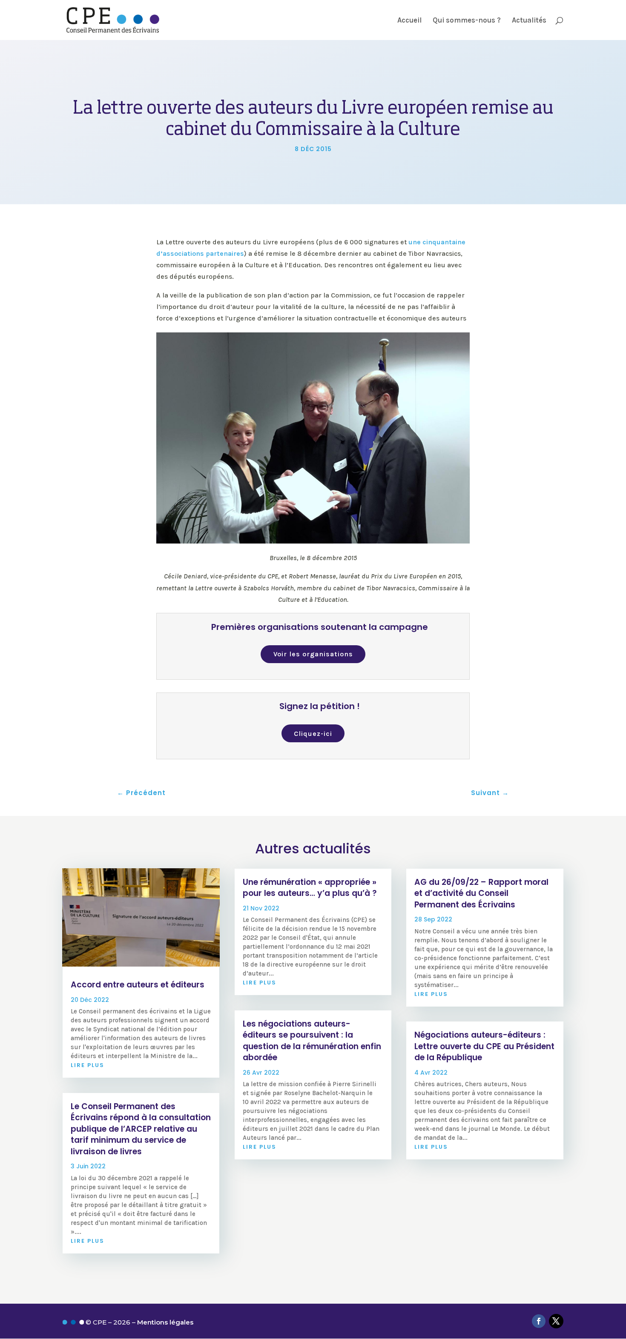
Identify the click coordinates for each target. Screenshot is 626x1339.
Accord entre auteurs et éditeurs (137, 984)
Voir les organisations (313, 654)
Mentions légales (165, 1322)
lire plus (87, 1065)
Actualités (529, 20)
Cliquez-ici (313, 734)
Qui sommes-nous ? (467, 20)
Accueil (409, 20)
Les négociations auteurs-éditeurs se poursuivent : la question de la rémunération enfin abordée (312, 1041)
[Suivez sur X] (556, 1321)
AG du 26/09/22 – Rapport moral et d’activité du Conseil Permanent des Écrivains (481, 893)
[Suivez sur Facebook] (539, 1321)
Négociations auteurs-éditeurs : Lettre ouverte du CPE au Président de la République (484, 1046)
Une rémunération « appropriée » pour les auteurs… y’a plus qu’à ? (310, 887)
